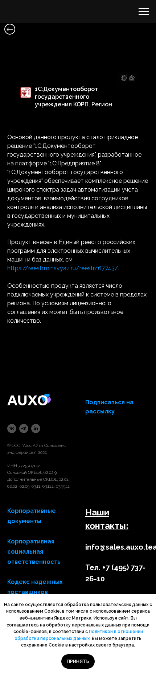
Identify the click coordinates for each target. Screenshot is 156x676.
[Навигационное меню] (144, 11)
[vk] (11, 428)
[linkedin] (35, 428)
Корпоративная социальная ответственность (34, 551)
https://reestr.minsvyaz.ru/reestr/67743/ (62, 268)
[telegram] (23, 428)
